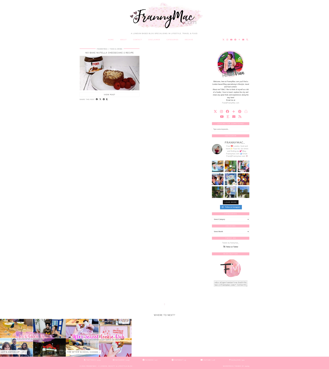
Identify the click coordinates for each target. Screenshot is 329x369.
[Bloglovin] (239, 39)
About (123, 40)
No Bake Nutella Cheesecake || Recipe (109, 53)
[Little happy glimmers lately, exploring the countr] (217, 192)
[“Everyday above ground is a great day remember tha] (217, 179)
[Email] (243, 39)
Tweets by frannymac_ (230, 243)
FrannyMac (102, 49)
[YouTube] (231, 39)
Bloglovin (238, 360)
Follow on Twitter (231, 247)
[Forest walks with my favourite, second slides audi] (243, 192)
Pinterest (180, 360)
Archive (189, 40)
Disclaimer (154, 40)
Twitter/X (93, 360)
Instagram (122, 360)
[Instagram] (227, 39)
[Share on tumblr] (107, 99)
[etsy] (228, 116)
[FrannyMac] (164, 15)
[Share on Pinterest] (104, 99)
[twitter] (215, 111)
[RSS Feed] (240, 116)
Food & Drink (116, 49)
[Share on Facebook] (97, 99)
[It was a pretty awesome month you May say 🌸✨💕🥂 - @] (230, 192)
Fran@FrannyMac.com (230, 103)
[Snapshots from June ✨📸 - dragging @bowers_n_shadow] (230, 179)
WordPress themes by (236, 366)
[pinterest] (239, 111)
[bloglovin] (233, 111)
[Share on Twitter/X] (100, 99)
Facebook (151, 360)
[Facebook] (235, 39)
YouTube (209, 360)
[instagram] (221, 111)
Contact (137, 40)
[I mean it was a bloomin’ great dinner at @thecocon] (243, 179)
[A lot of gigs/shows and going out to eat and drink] (230, 166)
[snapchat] (246, 111)
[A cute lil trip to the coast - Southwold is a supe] (217, 166)
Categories (172, 40)
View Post (109, 95)
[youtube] (222, 116)
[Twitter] (223, 39)
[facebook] (227, 111)
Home (111, 40)
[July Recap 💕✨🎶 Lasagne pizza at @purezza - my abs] (243, 166)
